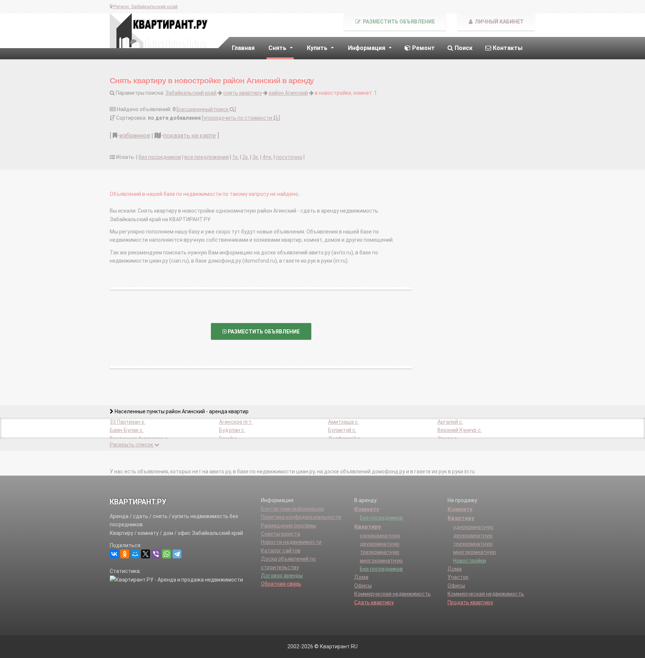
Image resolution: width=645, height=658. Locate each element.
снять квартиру (242, 93)
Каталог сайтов (280, 551)
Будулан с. (232, 430)
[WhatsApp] (166, 553)
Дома (361, 577)
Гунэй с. (228, 439)
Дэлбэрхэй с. (344, 439)
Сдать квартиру (374, 602)
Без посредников (381, 518)
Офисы (363, 586)
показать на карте (189, 135)
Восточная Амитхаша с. (139, 439)
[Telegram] (176, 553)
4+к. (267, 157)
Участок (458, 577)
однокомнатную (380, 536)
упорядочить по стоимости (238, 118)
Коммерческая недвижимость (392, 594)
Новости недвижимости (291, 542)
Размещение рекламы (288, 526)
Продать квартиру (470, 602)
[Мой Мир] (135, 553)
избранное (134, 135)
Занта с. (447, 439)
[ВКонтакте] (114, 553)
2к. (245, 157)
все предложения (206, 157)
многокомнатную (381, 561)
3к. (255, 157)
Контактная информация (292, 509)
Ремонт (423, 47)
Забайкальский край (190, 93)
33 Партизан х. (127, 422)
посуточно (289, 157)
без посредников (159, 157)
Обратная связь (281, 584)
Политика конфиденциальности (301, 517)
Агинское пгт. (236, 422)
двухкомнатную (379, 544)
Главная (243, 47)
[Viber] (156, 553)
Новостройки (469, 561)
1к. (235, 157)
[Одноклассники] (124, 553)
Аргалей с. (450, 422)
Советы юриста (280, 534)
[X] (145, 553)
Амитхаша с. (343, 422)
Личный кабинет (499, 22)
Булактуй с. (342, 430)
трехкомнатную (379, 552)
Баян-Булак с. (127, 430)
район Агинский (288, 93)
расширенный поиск (204, 109)
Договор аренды (282, 576)
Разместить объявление (398, 22)
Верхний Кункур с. (459, 430)
